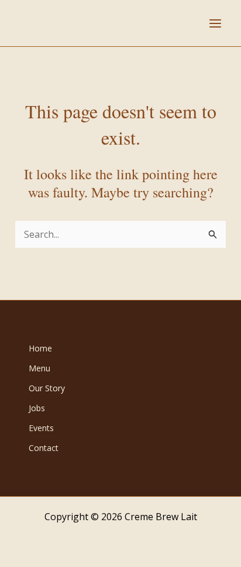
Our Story (47, 388)
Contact (43, 447)
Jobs (37, 408)
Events (41, 427)
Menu (39, 368)
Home (40, 348)
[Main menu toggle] (215, 23)
